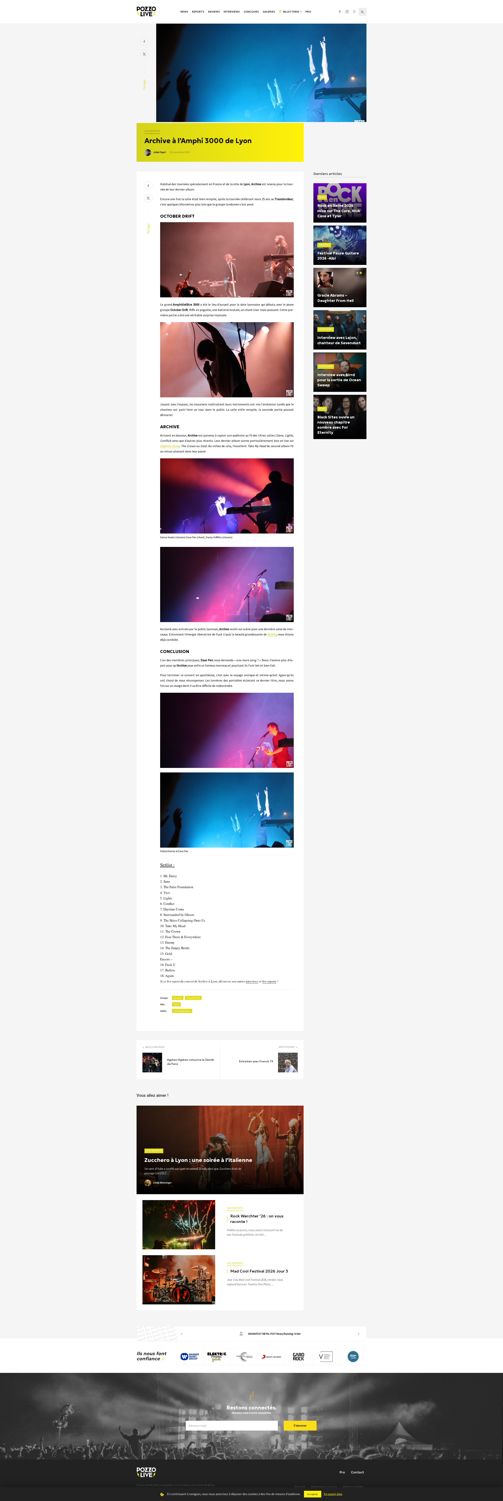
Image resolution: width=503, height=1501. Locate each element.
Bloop (211, 1485)
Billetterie (291, 11)
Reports (198, 11)
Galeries (269, 11)
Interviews (232, 11)
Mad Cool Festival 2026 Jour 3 (259, 1271)
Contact (357, 1472)
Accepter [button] (312, 1494)
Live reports (152, 131)
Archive (178, 997)
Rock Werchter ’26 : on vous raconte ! (257, 1219)
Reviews (214, 11)
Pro (308, 11)
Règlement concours (324, 1486)
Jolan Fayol (159, 152)
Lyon (176, 1004)
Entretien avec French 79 (256, 1061)
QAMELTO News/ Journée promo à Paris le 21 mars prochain (270, 1333)
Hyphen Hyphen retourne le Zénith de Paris (190, 1062)
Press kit (300, 1486)
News (184, 11)
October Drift (193, 997)
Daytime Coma (169, 446)
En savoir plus (333, 1494)
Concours (251, 11)
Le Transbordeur (182, 1010)
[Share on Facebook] (144, 42)
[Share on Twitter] (144, 54)
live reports (269, 981)
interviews (252, 981)
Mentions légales (353, 1486)
